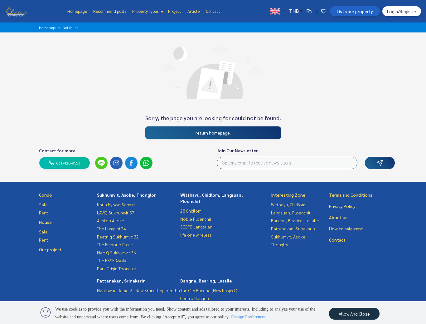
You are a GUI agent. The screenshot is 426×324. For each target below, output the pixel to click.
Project (174, 11)
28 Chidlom (190, 211)
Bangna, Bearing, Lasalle (206, 280)
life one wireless (196, 235)
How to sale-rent (346, 228)
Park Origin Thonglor (116, 268)
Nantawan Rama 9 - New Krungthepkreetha (138, 290)
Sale (43, 204)
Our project (50, 249)
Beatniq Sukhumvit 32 (118, 236)
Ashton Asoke (110, 220)
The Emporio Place (115, 244)
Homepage (77, 11)
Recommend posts (109, 11)
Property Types (145, 11)
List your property (355, 11)
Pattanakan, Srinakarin (121, 280)
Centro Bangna (194, 298)
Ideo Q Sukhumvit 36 (116, 252)
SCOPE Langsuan (196, 226)
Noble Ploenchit (195, 219)
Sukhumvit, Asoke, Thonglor (126, 195)
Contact (213, 11)
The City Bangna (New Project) (208, 290)
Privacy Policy (342, 206)
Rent (43, 212)
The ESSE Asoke (112, 260)
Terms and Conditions (350, 195)
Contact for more (57, 150)
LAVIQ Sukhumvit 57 (115, 212)
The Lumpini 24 (111, 228)
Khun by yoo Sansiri (116, 204)
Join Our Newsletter (237, 150)
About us (338, 217)
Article (193, 11)
